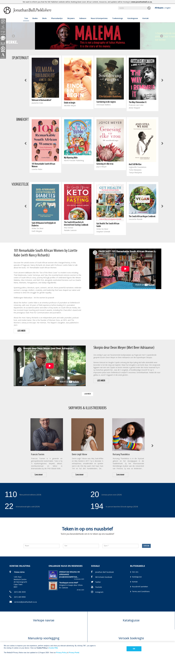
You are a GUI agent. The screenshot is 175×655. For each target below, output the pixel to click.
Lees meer (39, 475)
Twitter (98, 582)
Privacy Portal (74, 652)
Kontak (145, 18)
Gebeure (82, 18)
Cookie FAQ (53, 648)
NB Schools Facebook (103, 577)
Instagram (99, 592)
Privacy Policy (61, 652)
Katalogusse (133, 18)
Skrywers (71, 18)
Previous (13, 35)
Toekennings (117, 18)
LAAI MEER (87, 394)
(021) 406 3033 (20, 592)
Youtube (98, 587)
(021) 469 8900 (20, 597)
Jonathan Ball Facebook (104, 572)
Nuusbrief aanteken (140, 586)
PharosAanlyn (57, 18)
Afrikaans (159, 7)
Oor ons (135, 572)
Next (161, 35)
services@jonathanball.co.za (25, 602)
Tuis (26, 18)
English (168, 8)
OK (134, 649)
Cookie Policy (42, 648)
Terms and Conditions (141, 591)
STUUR (146, 546)
